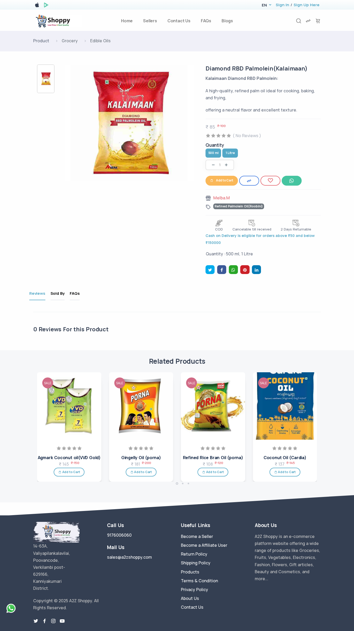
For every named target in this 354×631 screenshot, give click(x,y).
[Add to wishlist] (270, 181)
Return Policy (194, 554)
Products (190, 572)
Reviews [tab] (37, 293)
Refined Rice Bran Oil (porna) (213, 457)
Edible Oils (100, 41)
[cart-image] (318, 21)
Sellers (150, 21)
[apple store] (37, 6)
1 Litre (230, 153)
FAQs (206, 21)
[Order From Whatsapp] (292, 181)
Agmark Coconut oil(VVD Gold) (69, 457)
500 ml (213, 153)
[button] (264, 5)
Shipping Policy (195, 563)
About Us (190, 598)
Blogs (227, 21)
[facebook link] (44, 621)
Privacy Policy (194, 589)
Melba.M (221, 198)
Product (41, 41)
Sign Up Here (307, 5)
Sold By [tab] (58, 293)
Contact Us (178, 21)
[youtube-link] (62, 621)
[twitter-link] (35, 621)
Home (127, 21)
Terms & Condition (199, 581)
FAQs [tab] (75, 293)
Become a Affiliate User (204, 545)
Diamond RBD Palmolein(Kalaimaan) (257, 68)
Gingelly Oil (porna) (141, 457)
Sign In (282, 5)
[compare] (308, 21)
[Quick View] (95, 397)
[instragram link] (53, 621)
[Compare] (249, 181)
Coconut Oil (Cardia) (285, 457)
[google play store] (46, 6)
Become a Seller (197, 536)
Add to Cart (224, 180)
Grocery (70, 41)
